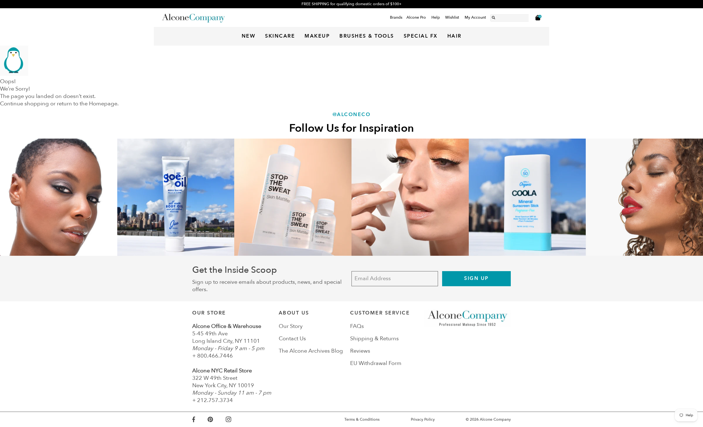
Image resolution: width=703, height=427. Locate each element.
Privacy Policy (423, 419)
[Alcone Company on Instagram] (235, 419)
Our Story (291, 326)
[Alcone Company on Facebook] (200, 419)
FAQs (357, 326)
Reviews (360, 351)
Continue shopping (24, 103)
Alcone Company (495, 419)
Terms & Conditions (362, 419)
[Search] (493, 16)
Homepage (103, 103)
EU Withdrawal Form (375, 363)
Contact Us (292, 338)
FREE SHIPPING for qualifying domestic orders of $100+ (351, 4)
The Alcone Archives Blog (311, 351)
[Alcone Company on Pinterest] (216, 419)
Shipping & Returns (374, 338)
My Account (475, 17)
